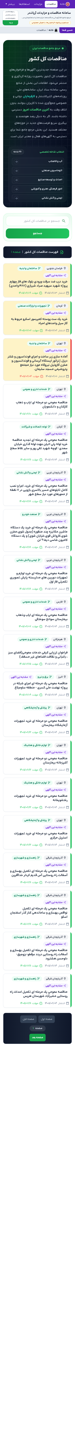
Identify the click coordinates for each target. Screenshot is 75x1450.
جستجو (37, 233)
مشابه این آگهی (53, 275)
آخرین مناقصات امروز (36, 110)
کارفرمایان (29, 96)
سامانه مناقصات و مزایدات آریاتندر (49, 13)
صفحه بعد (37, 1037)
